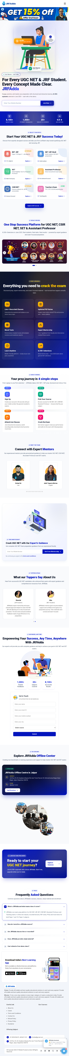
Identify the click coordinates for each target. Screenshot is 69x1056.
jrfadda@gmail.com (37, 1041)
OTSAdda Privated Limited (24, 1054)
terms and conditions (29, 560)
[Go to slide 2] (35, 269)
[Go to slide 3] (29, 495)
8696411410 (23, 1041)
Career (10, 1015)
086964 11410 (14, 788)
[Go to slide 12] (42, 495)
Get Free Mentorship (52, 556)
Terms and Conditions (14, 1017)
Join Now (46, 103)
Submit (34, 738)
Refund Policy (12, 1023)
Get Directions (11, 794)
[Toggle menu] (65, 4)
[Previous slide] (2, 13)
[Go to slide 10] (39, 495)
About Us (10, 1012)
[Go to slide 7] (35, 495)
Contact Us (11, 1020)
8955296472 (15, 1041)
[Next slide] (66, 13)
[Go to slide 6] (33, 495)
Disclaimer (11, 1028)
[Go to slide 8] (36, 495)
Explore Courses (51, 868)
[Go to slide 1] (33, 269)
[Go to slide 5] (32, 495)
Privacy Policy (12, 1025)
